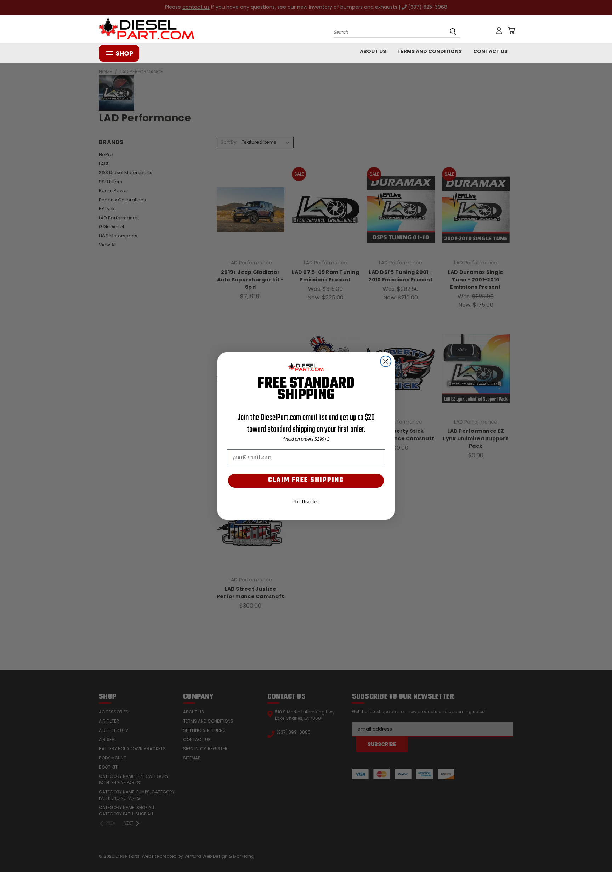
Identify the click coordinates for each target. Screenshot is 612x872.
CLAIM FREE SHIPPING (306, 480)
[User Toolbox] (499, 30)
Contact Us (490, 51)
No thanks (306, 501)
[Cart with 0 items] (511, 30)
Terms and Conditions (429, 51)
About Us (373, 51)
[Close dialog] (385, 361)
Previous (593, 850)
